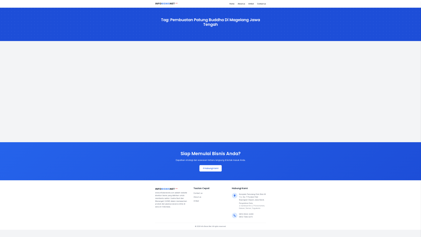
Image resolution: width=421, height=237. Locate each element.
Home (231, 4)
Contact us (261, 4)
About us (241, 4)
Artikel (251, 4)
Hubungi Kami (211, 168)
